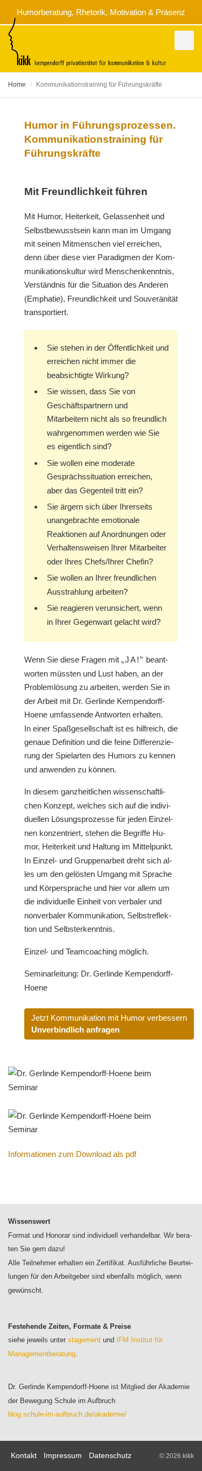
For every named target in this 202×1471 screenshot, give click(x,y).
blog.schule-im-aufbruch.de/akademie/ (67, 1414)
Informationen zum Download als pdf (72, 1154)
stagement (84, 1340)
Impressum (63, 1455)
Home (17, 84)
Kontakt (24, 1455)
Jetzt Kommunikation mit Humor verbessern (109, 1023)
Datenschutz (110, 1455)
